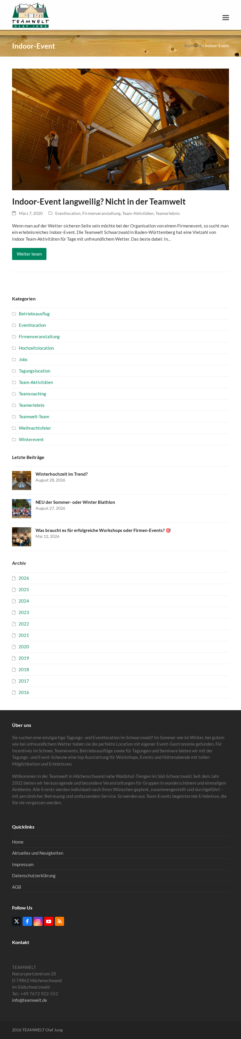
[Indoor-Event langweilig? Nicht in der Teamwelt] (120, 129)
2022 (24, 623)
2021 (24, 635)
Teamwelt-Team (34, 416)
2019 (24, 658)
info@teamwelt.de (29, 1000)
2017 (24, 680)
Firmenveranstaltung (101, 213)
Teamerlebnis (167, 213)
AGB (16, 887)
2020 (24, 646)
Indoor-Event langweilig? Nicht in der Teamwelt (99, 201)
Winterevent (31, 439)
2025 (24, 589)
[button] (225, 17)
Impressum (23, 864)
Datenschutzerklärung (34, 875)
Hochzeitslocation (36, 348)
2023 (24, 612)
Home (18, 841)
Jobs (23, 359)
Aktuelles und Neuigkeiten (37, 853)
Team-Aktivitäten (138, 213)
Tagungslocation (34, 370)
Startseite (192, 45)
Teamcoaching (32, 393)
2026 (24, 578)
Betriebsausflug (34, 313)
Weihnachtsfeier (35, 428)
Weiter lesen (29, 253)
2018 (24, 669)
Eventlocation (68, 213)
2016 (24, 692)
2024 (24, 600)
